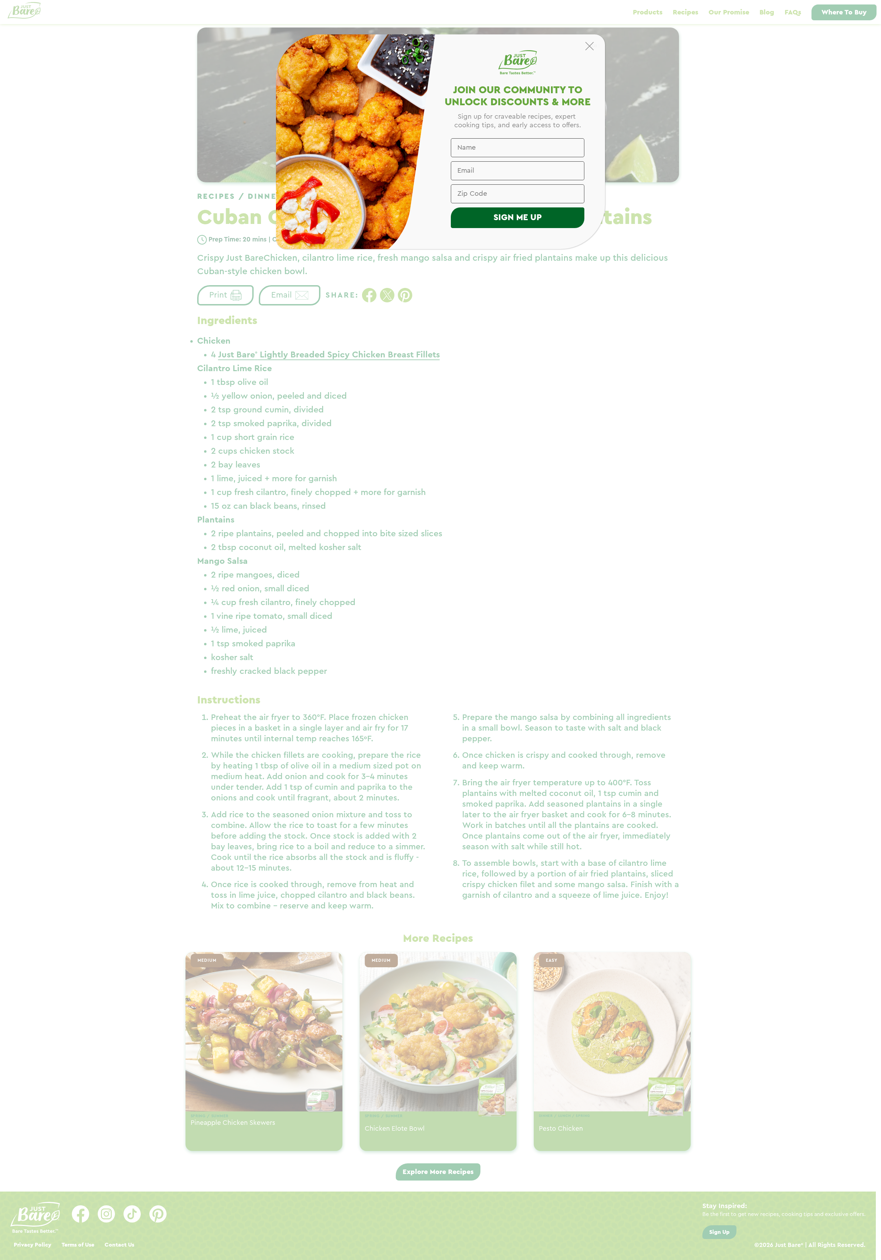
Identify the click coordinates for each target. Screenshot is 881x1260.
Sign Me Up (517, 217)
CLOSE (593, 46)
